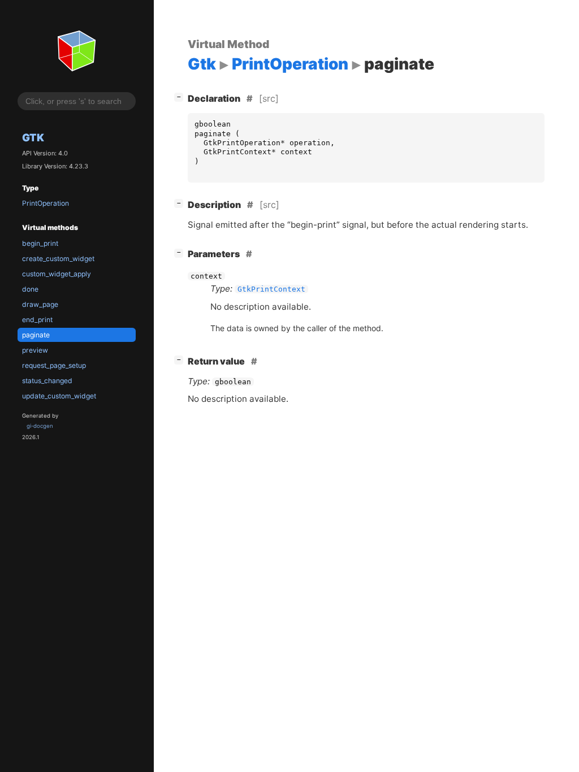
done (30, 289)
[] (181, 96)
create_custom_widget (58, 258)
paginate (36, 335)
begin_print (40, 243)
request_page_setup (54, 365)
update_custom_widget (59, 396)
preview (35, 350)
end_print (37, 319)
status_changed (47, 380)
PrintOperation (45, 203)
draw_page (40, 304)
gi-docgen (40, 426)
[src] (269, 98)
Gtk (33, 137)
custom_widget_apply (56, 274)
